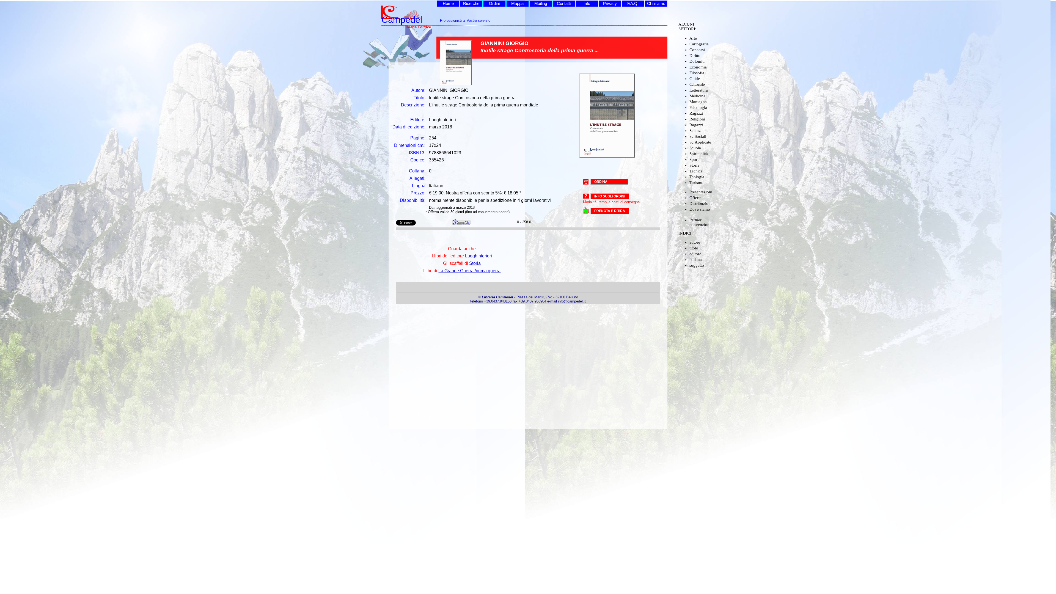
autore (694, 242)
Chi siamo (656, 3)
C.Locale (697, 84)
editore (695, 254)
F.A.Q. (633, 3)
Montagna (698, 102)
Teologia (696, 177)
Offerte (695, 198)
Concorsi (697, 50)
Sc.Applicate (700, 142)
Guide (694, 78)
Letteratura (698, 90)
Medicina (697, 96)
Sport (693, 159)
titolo (693, 248)
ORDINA (600, 181)
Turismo (696, 182)
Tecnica (696, 171)
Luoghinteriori (478, 256)
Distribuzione (701, 203)
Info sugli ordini (609, 196)
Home (448, 3)
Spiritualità (698, 154)
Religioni (697, 119)
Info (587, 3)
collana (695, 259)
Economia (698, 67)
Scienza (696, 130)
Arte (693, 38)
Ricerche (471, 3)
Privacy (610, 3)
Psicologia (698, 107)
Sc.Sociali (697, 136)
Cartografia (699, 44)
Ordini (494, 3)
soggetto (696, 265)
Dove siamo (699, 209)
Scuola (695, 148)
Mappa (517, 3)
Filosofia (696, 73)
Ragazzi (696, 113)
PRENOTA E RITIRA (609, 211)
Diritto (694, 55)
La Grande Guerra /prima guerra (469, 270)
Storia (694, 165)
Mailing (540, 3)
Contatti (564, 3)
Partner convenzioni (700, 222)
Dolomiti (697, 61)
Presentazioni (700, 192)
